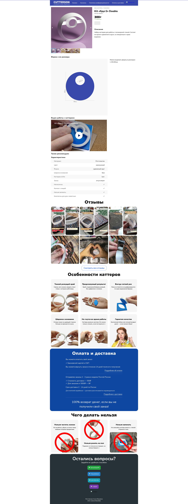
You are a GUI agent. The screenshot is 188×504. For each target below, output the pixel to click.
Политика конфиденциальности (99, 3)
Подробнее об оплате (113, 370)
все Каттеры (98, 8)
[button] (91, 28)
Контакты (83, 3)
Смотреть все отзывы (94, 268)
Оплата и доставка (118, 3)
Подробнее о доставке (113, 394)
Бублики (106, 8)
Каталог (74, 3)
